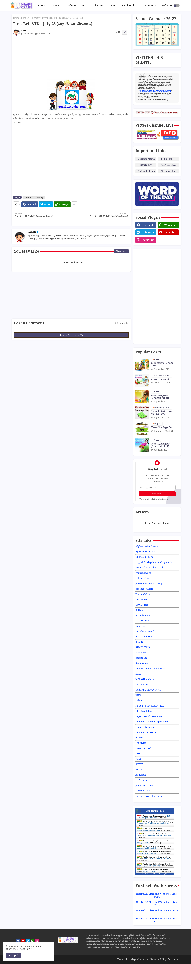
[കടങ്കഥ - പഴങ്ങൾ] (142, 380)
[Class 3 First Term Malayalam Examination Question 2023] (142, 412)
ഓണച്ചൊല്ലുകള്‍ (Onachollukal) (160, 445)
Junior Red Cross (144, 785)
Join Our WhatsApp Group (148, 583)
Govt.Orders (141, 605)
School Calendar (144, 615)
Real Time (154, 874)
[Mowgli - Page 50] (142, 428)
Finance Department (146, 727)
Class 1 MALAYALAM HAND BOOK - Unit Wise (154, 836)
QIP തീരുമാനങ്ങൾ (144, 631)
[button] (177, 5)
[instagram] (37, 941)
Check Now (24, 949)
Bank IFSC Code (143, 748)
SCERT (139, 764)
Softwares (168, 5)
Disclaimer (174, 959)
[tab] (41, 5)
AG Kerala (140, 775)
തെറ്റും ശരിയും (143, 843)
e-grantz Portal (143, 636)
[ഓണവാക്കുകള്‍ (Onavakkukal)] (142, 396)
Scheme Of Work (77, 5)
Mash (32, 232)
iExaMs (139, 737)
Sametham (141, 657)
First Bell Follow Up (30, 18)
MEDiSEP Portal (143, 790)
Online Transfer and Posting (150, 668)
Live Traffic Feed (154, 811)
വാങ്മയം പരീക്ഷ (168, 165)
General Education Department (151, 721)
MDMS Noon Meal (144, 679)
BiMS (138, 673)
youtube (170, 232)
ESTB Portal (141, 780)
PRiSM (139, 769)
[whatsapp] (32, 941)
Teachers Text (145, 165)
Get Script (145, 874)
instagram (148, 239)
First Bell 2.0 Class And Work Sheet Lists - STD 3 (157, 912)
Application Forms (145, 551)
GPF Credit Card (143, 711)
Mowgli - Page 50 (161, 427)
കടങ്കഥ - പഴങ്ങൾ (160, 379)
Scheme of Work (144, 589)
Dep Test (140, 626)
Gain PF (139, 700)
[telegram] (28, 941)
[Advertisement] (71, 58)
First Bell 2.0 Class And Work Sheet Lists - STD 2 (157, 904)
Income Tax (141, 684)
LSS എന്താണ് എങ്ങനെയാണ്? (153, 817)
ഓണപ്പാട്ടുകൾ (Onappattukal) (148, 830)
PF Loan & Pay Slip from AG (149, 705)
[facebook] (18, 941)
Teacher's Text (143, 594)
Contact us (143, 959)
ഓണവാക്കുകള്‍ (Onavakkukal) (160, 396)
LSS (113, 5)
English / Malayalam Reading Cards (153, 562)
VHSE (138, 759)
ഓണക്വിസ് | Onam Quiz (162, 364)
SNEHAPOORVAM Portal (148, 689)
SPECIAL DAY (142, 620)
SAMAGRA (141, 652)
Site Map (131, 959)
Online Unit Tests (144, 557)
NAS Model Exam (146, 171)
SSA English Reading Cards (149, 567)
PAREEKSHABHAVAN (146, 732)
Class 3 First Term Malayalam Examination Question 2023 (164, 412)
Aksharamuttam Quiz (170, 171)
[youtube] (23, 941)
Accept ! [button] (13, 955)
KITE (138, 695)
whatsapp (170, 224)
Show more (121, 251)
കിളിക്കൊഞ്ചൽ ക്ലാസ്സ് (147, 546)
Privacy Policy (158, 959)
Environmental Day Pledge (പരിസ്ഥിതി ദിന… (153, 823)
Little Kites (140, 743)
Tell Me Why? (142, 578)
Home (41, 5)
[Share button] (74, 204)
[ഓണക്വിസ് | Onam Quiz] (142, 364)
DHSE (138, 753)
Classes (98, 5)
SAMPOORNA (142, 647)
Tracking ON (163, 874)
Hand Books (128, 5)
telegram (148, 232)
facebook (148, 224)
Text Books (149, 5)
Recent (55, 5)
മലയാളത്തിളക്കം (143, 573)
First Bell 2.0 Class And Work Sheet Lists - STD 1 (157, 895)
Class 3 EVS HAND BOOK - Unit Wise (156, 859)
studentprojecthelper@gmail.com (155, 90)
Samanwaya (141, 663)
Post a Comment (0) (71, 335)
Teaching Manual (146, 159)
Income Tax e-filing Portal (149, 796)
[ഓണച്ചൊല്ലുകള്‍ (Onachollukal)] (142, 445)
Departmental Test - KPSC (149, 716)
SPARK (139, 642)
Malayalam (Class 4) (150, 871)
